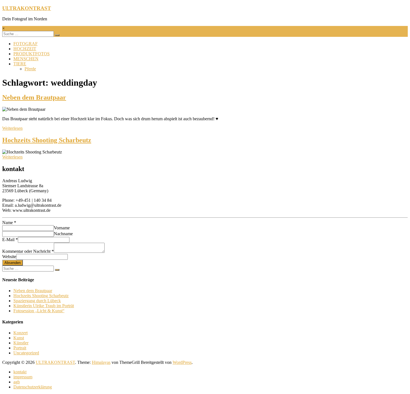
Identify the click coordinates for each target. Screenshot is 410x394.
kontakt (19, 371)
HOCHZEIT (24, 48)
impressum (22, 376)
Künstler (20, 342)
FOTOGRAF (25, 43)
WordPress (182, 362)
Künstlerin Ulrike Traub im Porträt (43, 305)
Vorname (62, 227)
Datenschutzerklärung (32, 387)
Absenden (12, 263)
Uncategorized (26, 352)
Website (9, 256)
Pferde (30, 68)
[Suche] (57, 35)
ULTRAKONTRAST (26, 8)
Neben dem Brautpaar (34, 97)
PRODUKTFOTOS (31, 53)
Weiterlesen (12, 128)
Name (9, 222)
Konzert (20, 332)
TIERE (19, 63)
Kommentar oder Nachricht (28, 251)
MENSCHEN (25, 58)
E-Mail (10, 239)
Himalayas (101, 362)
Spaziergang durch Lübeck (37, 300)
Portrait (19, 347)
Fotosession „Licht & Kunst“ (38, 310)
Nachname (63, 233)
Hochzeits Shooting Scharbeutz (46, 140)
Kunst (18, 337)
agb (16, 381)
